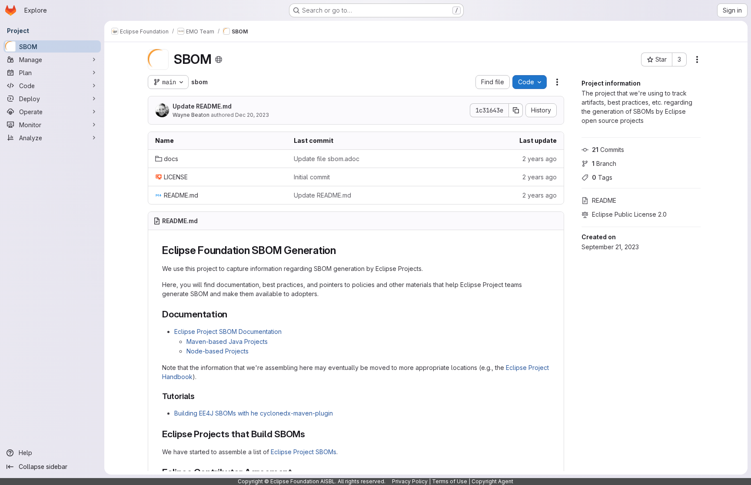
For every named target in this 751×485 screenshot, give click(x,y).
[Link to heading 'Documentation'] (232, 314)
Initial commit (312, 177)
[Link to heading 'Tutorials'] (199, 396)
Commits (608, 149)
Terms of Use (449, 481)
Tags (602, 177)
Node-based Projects (217, 351)
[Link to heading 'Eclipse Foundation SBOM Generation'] (341, 250)
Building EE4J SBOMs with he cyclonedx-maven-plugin (253, 413)
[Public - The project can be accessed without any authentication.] (218, 59)
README (604, 200)
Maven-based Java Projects (227, 341)
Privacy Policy (410, 481)
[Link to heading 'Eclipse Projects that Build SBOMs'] (310, 434)
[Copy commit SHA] (516, 110)
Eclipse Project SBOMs (303, 451)
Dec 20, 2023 (252, 115)
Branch (604, 163)
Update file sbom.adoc (326, 158)
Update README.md (202, 106)
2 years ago (539, 158)
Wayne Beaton (191, 115)
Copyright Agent (492, 481)
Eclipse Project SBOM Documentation (228, 331)
